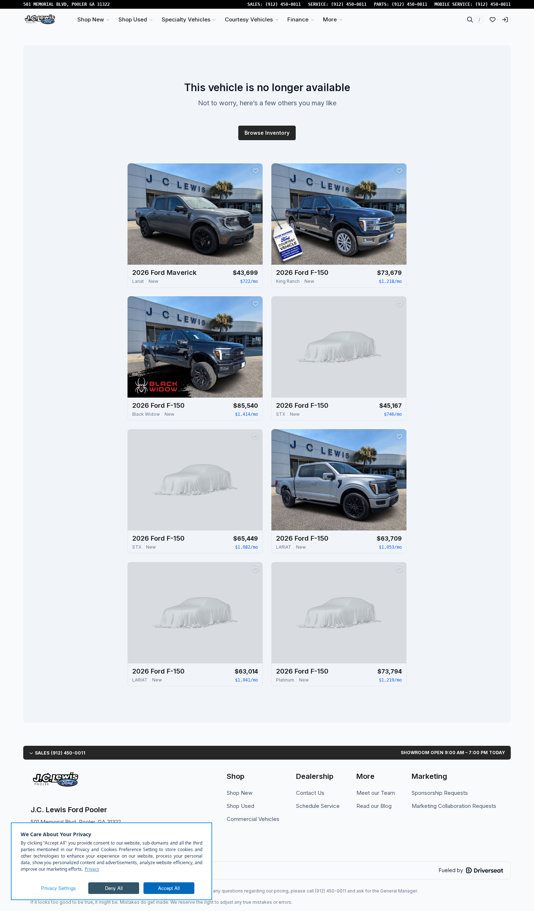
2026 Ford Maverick (164, 272)
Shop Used (240, 805)
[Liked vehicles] (492, 19)
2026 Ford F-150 (302, 272)
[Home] (39, 19)
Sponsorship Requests (440, 792)
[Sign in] (505, 19)
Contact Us (310, 792)
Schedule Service (318, 805)
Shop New (239, 792)
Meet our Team (375, 792)
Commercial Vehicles (253, 819)
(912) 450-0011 (283, 4)
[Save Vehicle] (255, 171)
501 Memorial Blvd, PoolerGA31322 (66, 4)
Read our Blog (374, 805)
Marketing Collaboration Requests (454, 805)
